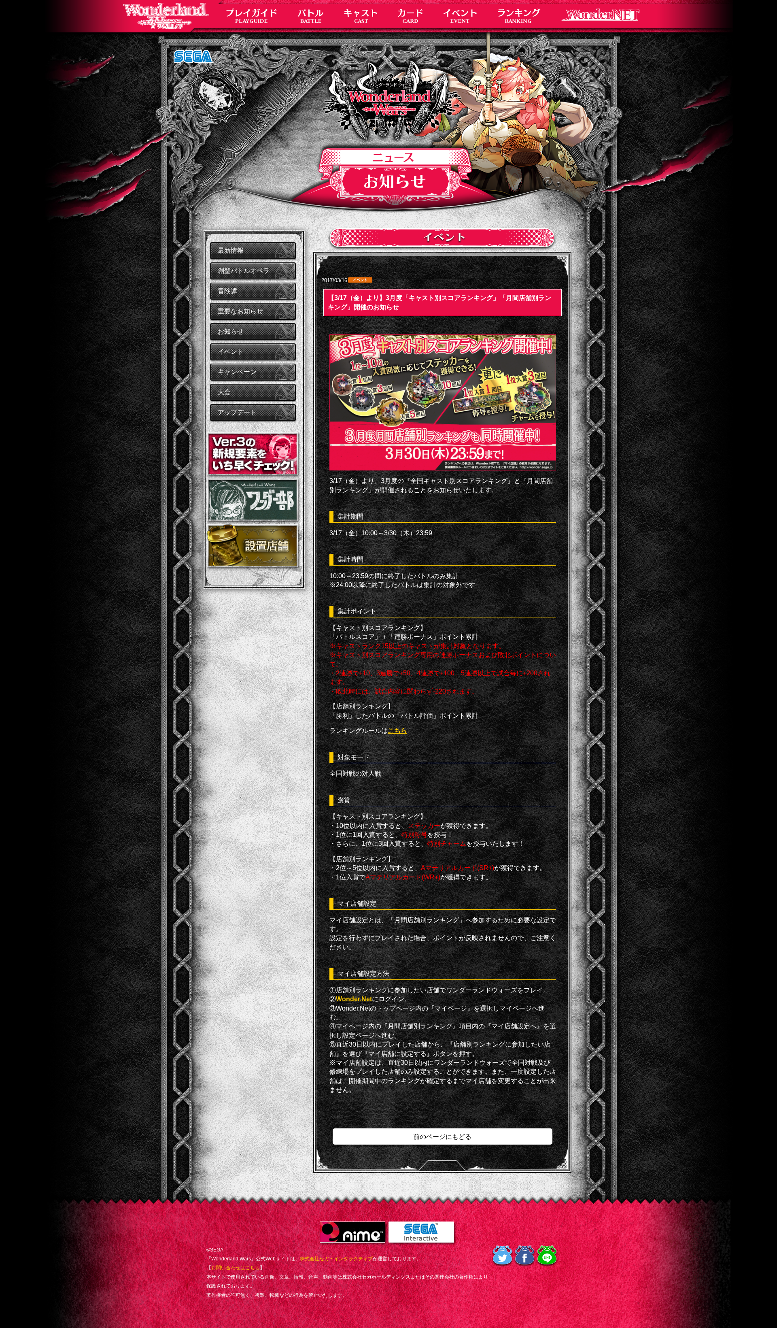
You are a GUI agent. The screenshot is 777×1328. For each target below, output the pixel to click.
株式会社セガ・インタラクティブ (336, 1259)
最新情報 (231, 250)
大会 (224, 392)
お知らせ (231, 331)
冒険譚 (227, 290)
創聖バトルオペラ (244, 270)
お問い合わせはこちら (235, 1268)
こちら (397, 730)
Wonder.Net (354, 999)
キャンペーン (237, 371)
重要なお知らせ (240, 311)
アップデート (237, 412)
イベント (231, 351)
